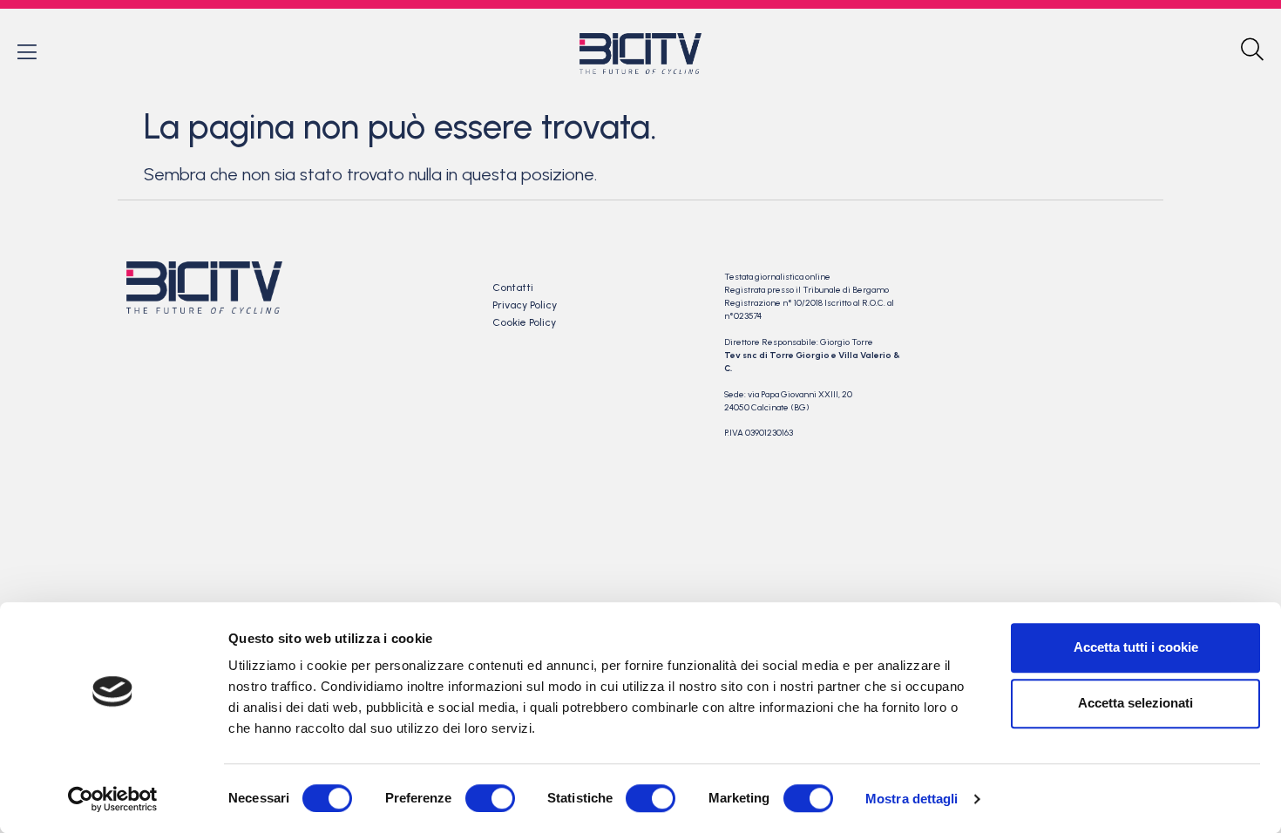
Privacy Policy (524, 305)
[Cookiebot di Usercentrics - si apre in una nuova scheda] (113, 799)
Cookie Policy (524, 322)
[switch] (490, 798)
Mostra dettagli (912, 798)
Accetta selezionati (1135, 702)
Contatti (512, 287)
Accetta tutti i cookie (1136, 647)
